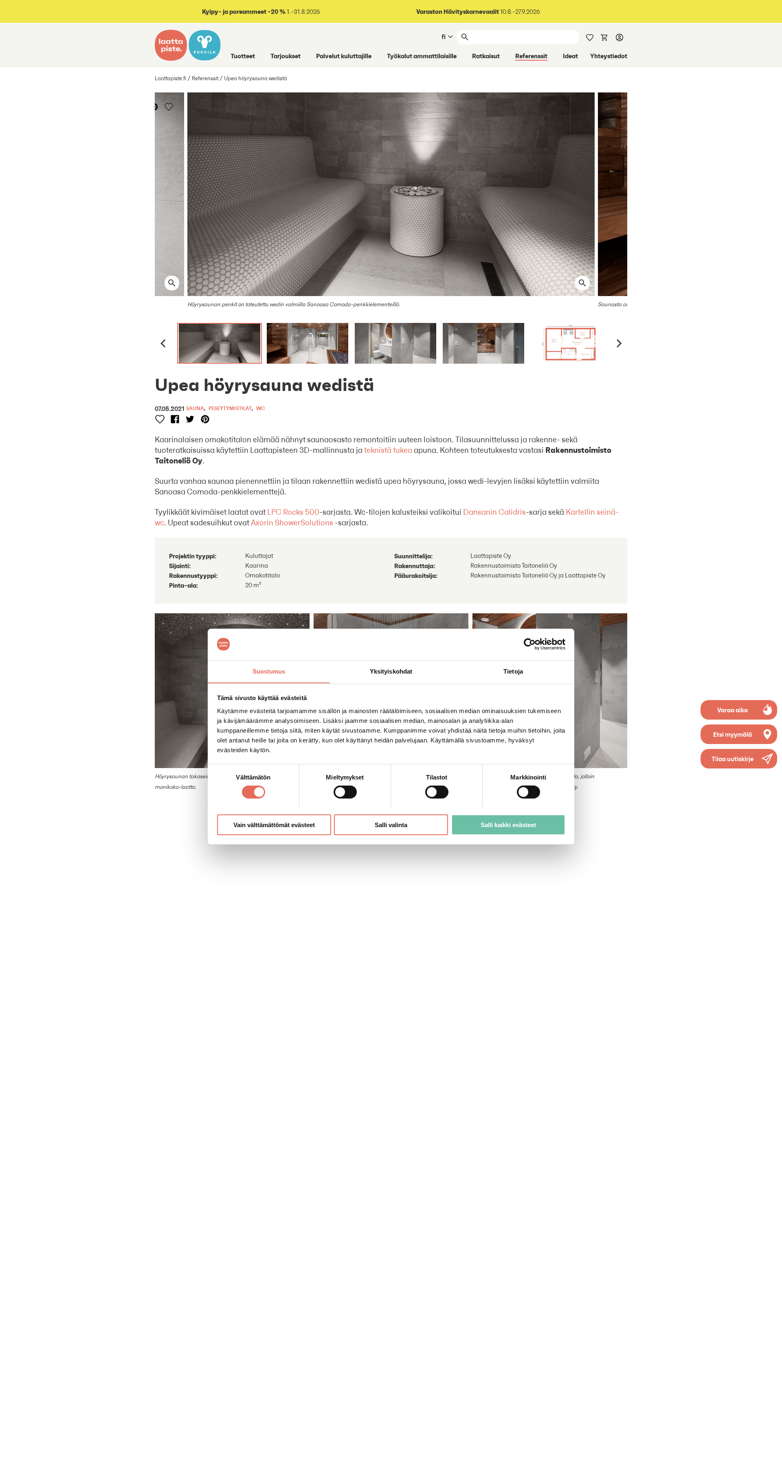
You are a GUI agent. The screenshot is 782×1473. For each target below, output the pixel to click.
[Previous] (164, 343)
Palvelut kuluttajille (343, 56)
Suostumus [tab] (269, 670)
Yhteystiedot (608, 56)
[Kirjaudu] (619, 37)
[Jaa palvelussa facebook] (175, 419)
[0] (604, 36)
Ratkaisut (486, 56)
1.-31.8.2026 (261, 11)
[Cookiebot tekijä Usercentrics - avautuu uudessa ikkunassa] (529, 644)
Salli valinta (391, 824)
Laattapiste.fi (170, 78)
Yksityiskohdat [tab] (391, 670)
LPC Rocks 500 (293, 512)
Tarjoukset (285, 56)
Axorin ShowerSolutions (292, 522)
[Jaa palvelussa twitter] (190, 419)
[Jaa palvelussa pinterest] (154, 106)
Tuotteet (243, 56)
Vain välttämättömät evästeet (274, 824)
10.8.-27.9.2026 (478, 11)
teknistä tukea (388, 450)
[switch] (345, 791)
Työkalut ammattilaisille (422, 56)
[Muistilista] (590, 36)
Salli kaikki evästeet (508, 824)
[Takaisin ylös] (769, 1460)
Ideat (570, 56)
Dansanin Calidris (494, 512)
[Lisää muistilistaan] (169, 106)
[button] (739, 758)
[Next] (618, 343)
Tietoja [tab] (513, 670)
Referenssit (531, 56)
